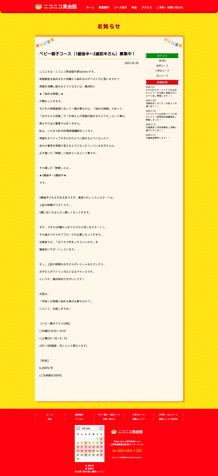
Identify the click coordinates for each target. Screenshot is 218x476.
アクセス (146, 7)
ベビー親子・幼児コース (109, 414)
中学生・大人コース (168, 414)
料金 (134, 7)
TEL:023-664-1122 (126, 450)
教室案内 (104, 7)
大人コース (162, 75)
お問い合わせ (109, 419)
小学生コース (162, 70)
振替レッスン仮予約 (168, 419)
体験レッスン (138, 419)
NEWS (162, 60)
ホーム (90, 7)
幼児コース (162, 65)
